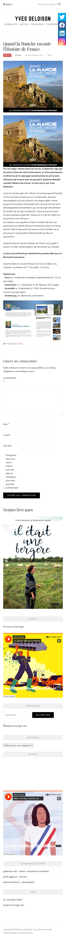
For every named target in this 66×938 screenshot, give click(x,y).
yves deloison (33, 18)
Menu (9, 4)
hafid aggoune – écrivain (15, 876)
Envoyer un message (13, 626)
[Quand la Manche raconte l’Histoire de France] (33, 86)
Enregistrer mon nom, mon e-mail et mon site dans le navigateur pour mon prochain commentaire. (11, 471)
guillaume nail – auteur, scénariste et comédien (26, 871)
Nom (6, 424)
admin (18, 55)
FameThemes (27, 933)
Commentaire (8, 379)
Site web (7, 445)
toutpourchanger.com (13, 905)
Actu (7, 55)
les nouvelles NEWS (12, 899)
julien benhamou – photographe (19, 882)
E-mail (7, 435)
